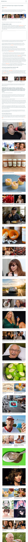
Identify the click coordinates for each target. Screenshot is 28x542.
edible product (10, 70)
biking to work (7, 63)
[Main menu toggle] (26, 1)
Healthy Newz (4, 1)
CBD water (5, 72)
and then (20, 25)
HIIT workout (19, 55)
